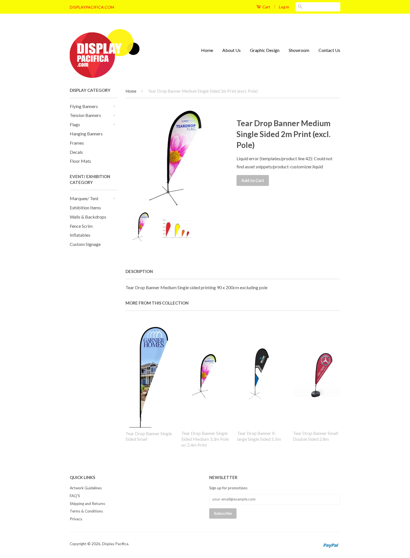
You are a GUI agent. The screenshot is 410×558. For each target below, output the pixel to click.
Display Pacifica (115, 544)
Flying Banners (84, 106)
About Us (231, 50)
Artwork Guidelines (86, 488)
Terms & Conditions (86, 511)
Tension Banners (85, 115)
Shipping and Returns (87, 503)
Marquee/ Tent (84, 198)
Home (207, 50)
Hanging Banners (86, 133)
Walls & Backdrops (88, 216)
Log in (284, 6)
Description (139, 271)
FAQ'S (75, 496)
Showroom (299, 50)
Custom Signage (85, 244)
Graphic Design (264, 50)
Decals (76, 152)
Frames (77, 142)
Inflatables (80, 235)
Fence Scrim (81, 226)
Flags (75, 124)
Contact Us (329, 50)
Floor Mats (80, 161)
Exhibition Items (85, 207)
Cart (266, 6)
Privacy (76, 519)
